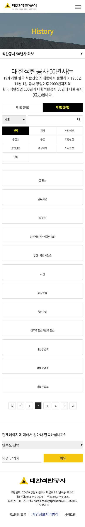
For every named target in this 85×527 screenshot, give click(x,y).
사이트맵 (70, 514)
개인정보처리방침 (45, 514)
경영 (42, 131)
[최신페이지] (11, 405)
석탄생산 (69, 131)
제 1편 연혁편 (22, 107)
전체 (16, 131)
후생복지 (42, 148)
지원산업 (69, 139)
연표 (16, 157)
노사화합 (69, 148)
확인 (63, 458)
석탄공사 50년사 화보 (18, 53)
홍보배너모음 (17, 514)
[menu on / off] (78, 7)
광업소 (15, 139)
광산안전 (15, 148)
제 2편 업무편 (62, 107)
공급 (42, 139)
